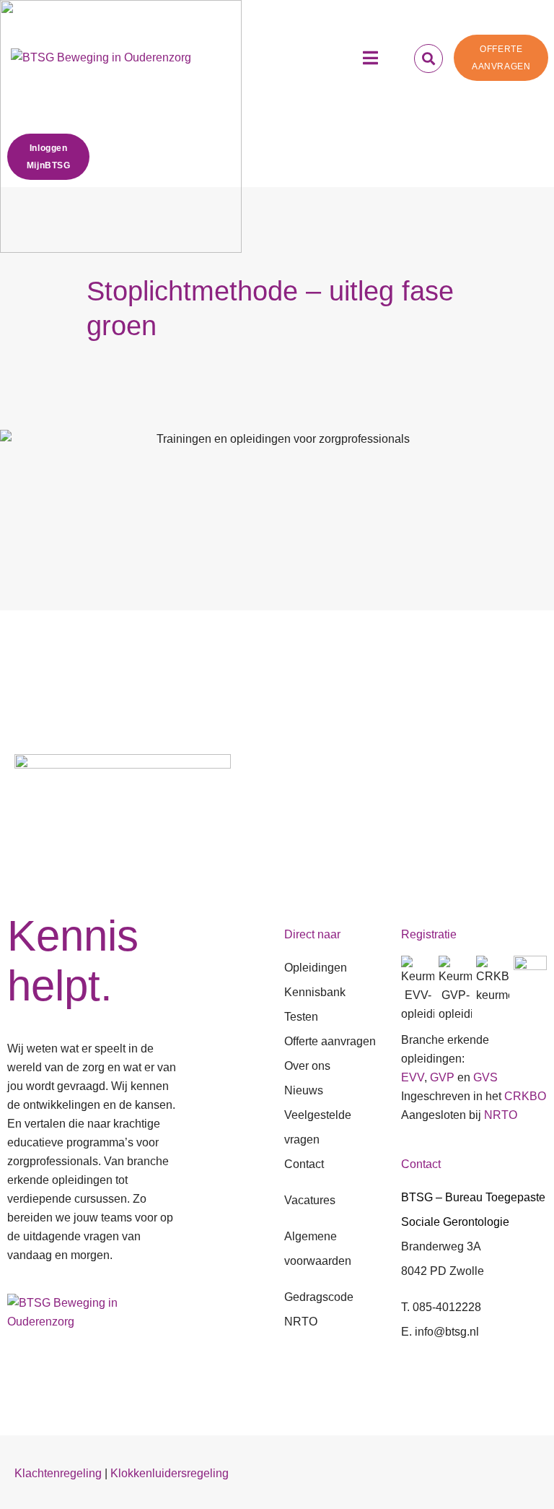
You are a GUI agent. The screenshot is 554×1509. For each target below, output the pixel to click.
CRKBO (525, 1096)
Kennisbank (315, 992)
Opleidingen (315, 967)
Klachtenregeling (58, 1473)
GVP (442, 1077)
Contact (304, 1164)
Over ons (307, 1066)
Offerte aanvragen (330, 1041)
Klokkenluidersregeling (169, 1473)
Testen (301, 1017)
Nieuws (303, 1090)
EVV (412, 1077)
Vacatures (309, 1200)
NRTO (500, 1115)
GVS (485, 1077)
